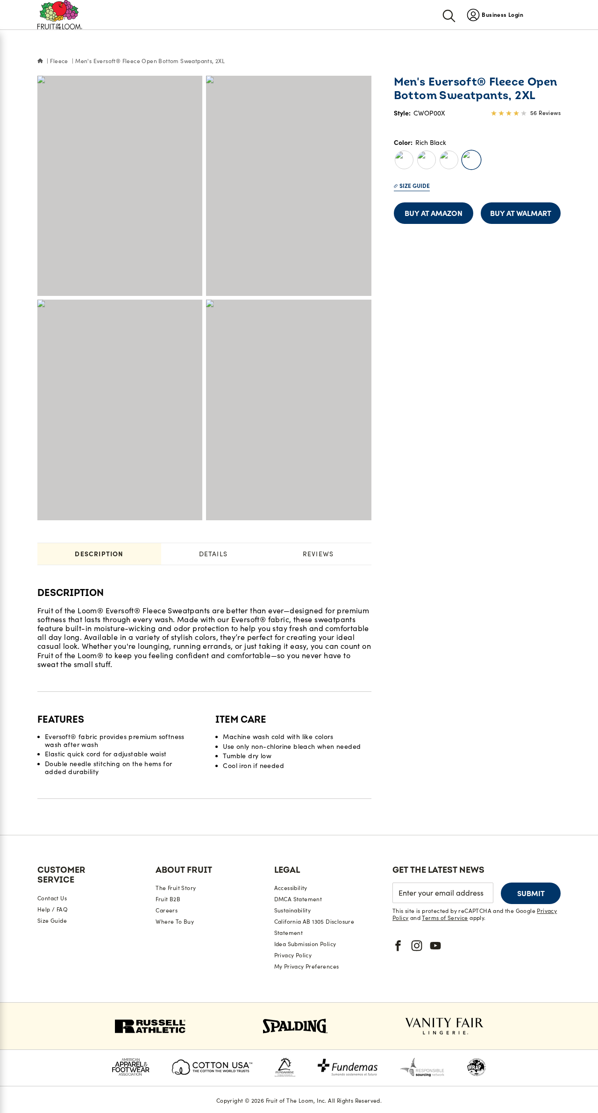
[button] (404, 160)
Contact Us (52, 898)
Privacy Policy (293, 955)
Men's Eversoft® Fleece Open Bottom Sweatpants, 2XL (150, 61)
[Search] (449, 15)
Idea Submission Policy (305, 944)
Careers (167, 910)
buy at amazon (434, 213)
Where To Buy (175, 921)
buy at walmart (520, 213)
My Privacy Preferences (306, 966)
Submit (531, 893)
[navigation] (495, 14)
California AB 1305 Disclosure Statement (314, 927)
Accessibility (290, 887)
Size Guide (414, 185)
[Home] (40, 61)
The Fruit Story (176, 887)
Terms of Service (445, 917)
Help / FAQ (52, 909)
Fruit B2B (168, 899)
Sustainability (292, 910)
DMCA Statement (298, 899)
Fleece (59, 61)
